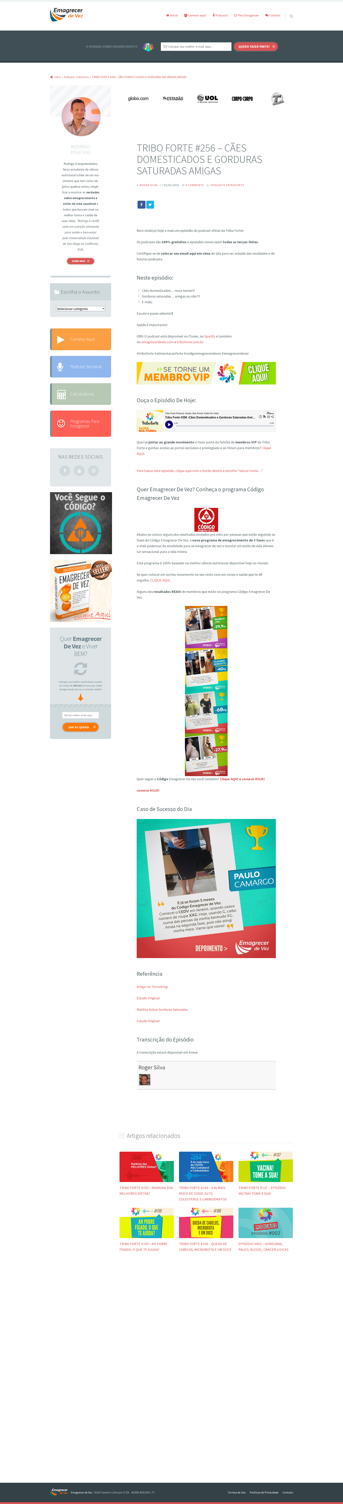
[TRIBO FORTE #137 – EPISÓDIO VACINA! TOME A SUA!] (265, 1180)
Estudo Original (148, 998)
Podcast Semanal (86, 366)
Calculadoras (82, 394)
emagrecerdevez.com (157, 342)
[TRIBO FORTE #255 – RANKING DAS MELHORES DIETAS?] (147, 1180)
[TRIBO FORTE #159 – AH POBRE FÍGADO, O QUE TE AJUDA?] (147, 1237)
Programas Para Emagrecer (84, 423)
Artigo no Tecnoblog (152, 986)
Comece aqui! (196, 15)
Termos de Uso (237, 1492)
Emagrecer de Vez (81, 1492)
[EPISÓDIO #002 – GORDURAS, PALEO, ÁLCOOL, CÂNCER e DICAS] (265, 1237)
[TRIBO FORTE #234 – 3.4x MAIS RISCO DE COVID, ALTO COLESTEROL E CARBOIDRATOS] (206, 1180)
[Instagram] (93, 470)
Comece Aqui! (82, 339)
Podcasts (221, 15)
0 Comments (195, 185)
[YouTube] (79, 470)
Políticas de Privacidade (264, 1492)
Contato (274, 15)
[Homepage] (66, 15)
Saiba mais (78, 261)
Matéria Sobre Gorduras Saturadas (162, 1009)
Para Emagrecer (248, 15)
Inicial (173, 15)
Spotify (209, 336)
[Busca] (288, 11)
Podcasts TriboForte (227, 185)
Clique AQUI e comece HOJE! (242, 779)
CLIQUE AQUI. (160, 580)
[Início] (60, 1492)
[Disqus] (206, 1311)
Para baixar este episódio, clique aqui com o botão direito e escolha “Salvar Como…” (200, 470)
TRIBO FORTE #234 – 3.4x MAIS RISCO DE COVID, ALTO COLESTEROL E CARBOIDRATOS (203, 1193)
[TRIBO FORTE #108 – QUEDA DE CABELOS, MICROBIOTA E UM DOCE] (206, 1237)
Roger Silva (151, 1067)
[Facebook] (64, 470)
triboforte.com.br (190, 342)
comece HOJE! (148, 790)
